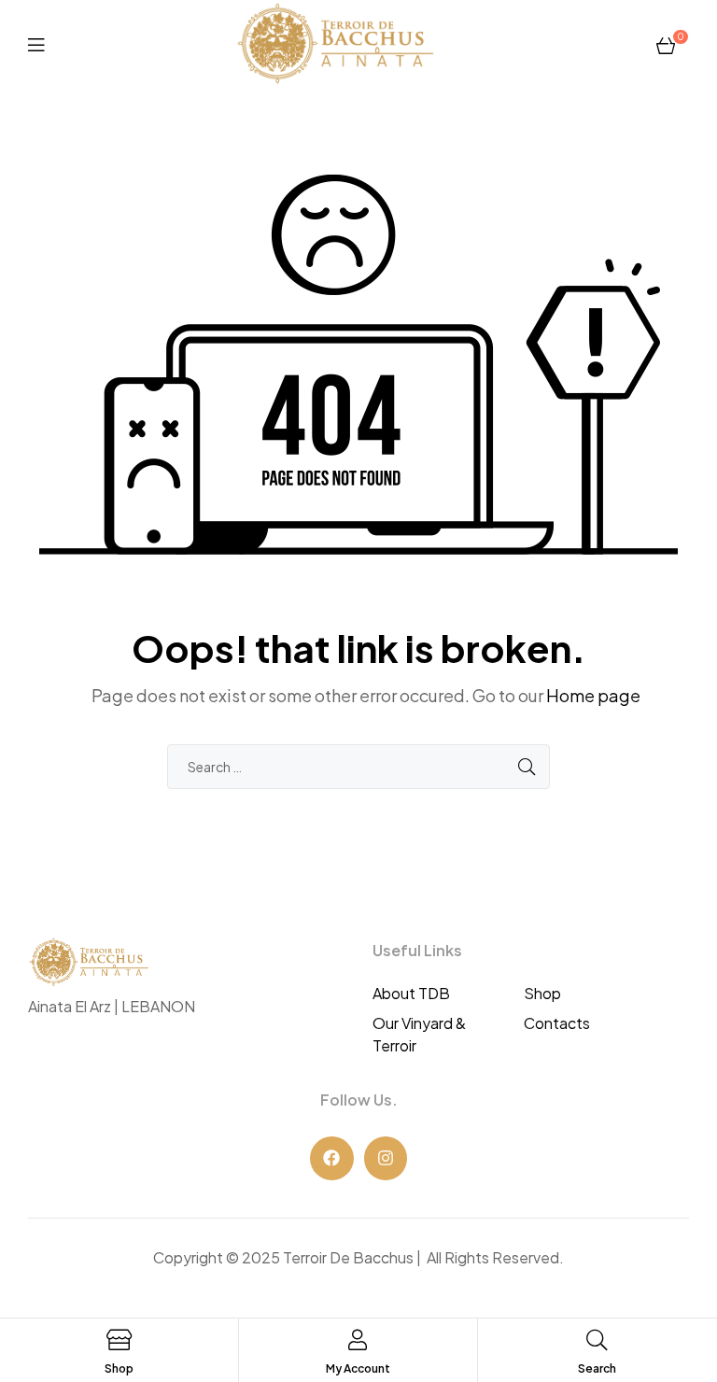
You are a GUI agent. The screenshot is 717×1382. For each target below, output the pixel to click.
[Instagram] (386, 1158)
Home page (593, 695)
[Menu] (36, 43)
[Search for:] (358, 766)
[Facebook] (332, 1158)
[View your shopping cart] (665, 44)
